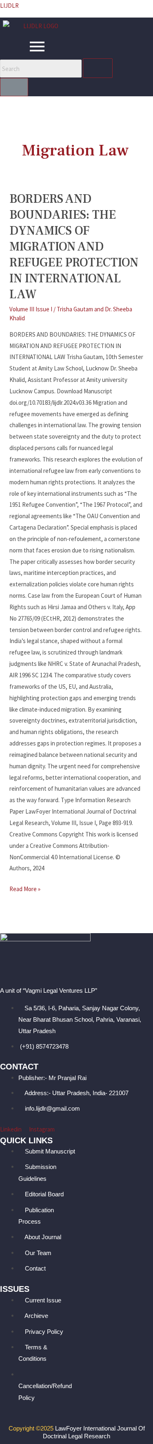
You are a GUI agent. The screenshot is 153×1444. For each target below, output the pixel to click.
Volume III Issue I (30, 309)
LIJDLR (9, 5)
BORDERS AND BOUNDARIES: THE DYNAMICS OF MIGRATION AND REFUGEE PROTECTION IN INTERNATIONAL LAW (73, 246)
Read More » (24, 888)
